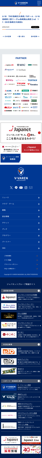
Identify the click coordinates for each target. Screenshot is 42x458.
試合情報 (5, 216)
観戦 (4, 210)
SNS (3, 248)
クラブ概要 (7, 260)
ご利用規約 (7, 256)
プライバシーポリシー (11, 264)
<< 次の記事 (7, 36)
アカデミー (6, 235)
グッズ (4, 229)
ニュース (5, 197)
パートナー (6, 242)
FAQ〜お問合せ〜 (9, 268)
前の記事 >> (35, 36)
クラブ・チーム (8, 204)
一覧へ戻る (21, 36)
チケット (5, 223)
